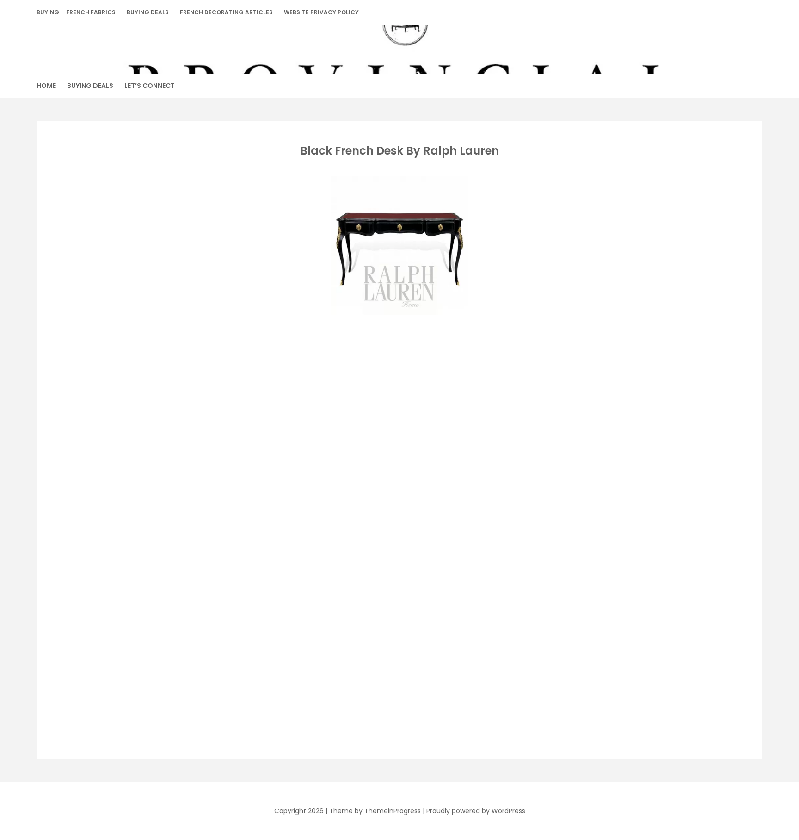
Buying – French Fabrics (76, 12)
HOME (46, 85)
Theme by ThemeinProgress (375, 810)
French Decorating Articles (226, 12)
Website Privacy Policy (321, 12)
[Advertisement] (397, 385)
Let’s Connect (149, 85)
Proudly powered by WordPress (475, 810)
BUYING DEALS (148, 12)
